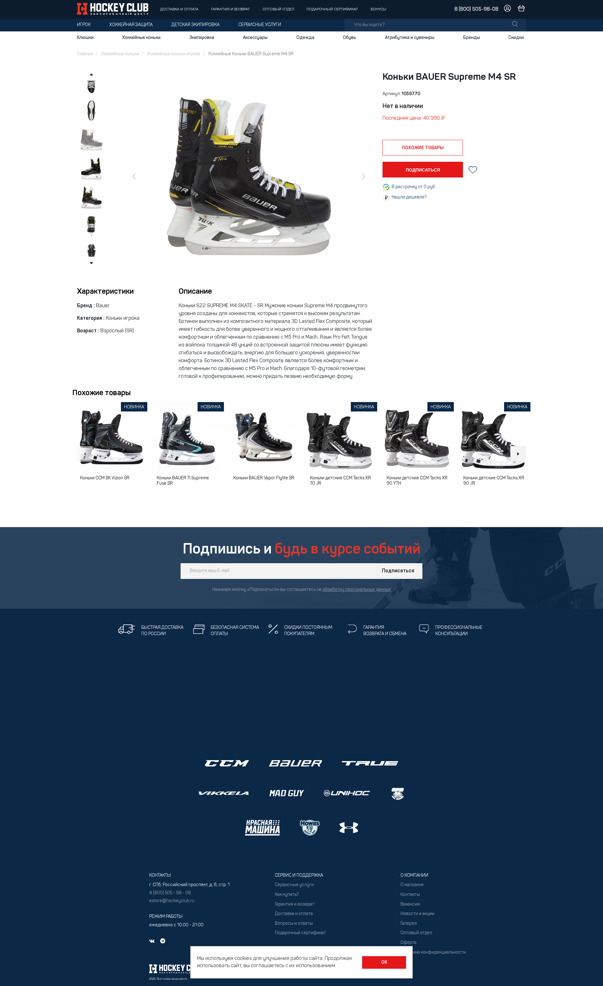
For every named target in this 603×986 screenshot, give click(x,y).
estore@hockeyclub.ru (171, 901)
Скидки (516, 37)
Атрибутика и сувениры (409, 37)
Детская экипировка (195, 25)
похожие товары (423, 148)
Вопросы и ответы (294, 923)
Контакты (410, 894)
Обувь (349, 37)
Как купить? (287, 894)
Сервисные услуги (259, 25)
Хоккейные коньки (141, 37)
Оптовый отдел (278, 9)
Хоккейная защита (131, 25)
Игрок (83, 25)
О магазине (412, 885)
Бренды (471, 37)
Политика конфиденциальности (433, 952)
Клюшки (85, 37)
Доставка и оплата (179, 9)
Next (518, 454)
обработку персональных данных (357, 589)
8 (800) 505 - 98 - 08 (170, 893)
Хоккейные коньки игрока (173, 54)
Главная (85, 54)
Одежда (305, 37)
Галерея (408, 923)
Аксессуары (255, 37)
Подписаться (398, 571)
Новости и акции (417, 914)
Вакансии (410, 904)
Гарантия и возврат (230, 9)
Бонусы (378, 9)
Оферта (408, 942)
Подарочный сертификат (332, 9)
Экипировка (201, 37)
